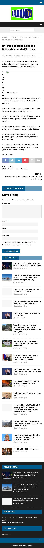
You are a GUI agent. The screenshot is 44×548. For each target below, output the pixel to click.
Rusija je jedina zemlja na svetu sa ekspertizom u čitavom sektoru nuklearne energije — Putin (25, 357)
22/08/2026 (19, 268)
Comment (6, 203)
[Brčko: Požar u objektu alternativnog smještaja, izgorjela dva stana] (7, 383)
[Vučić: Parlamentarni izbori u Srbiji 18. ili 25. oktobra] (7, 315)
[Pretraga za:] (22, 30)
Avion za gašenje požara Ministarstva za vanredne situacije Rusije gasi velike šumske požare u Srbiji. (26, 277)
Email (4, 228)
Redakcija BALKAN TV (23, 55)
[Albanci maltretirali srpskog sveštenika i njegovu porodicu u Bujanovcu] (7, 303)
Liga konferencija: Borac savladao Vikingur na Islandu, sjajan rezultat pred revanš (25, 343)
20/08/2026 (19, 362)
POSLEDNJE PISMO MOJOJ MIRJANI (26, 449)
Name (4, 221)
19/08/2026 (18, 452)
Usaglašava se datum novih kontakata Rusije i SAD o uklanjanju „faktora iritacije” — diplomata (26, 437)
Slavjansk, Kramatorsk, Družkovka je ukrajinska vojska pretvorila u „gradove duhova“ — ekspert (27, 423)
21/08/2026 (18, 318)
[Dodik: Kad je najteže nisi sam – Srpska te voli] (7, 395)
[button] (40, 2)
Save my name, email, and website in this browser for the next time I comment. (19, 243)
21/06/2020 (8, 55)
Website (5, 235)
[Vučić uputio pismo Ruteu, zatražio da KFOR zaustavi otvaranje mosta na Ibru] (7, 371)
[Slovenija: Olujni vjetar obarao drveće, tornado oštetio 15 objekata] (7, 291)
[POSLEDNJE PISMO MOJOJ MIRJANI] (7, 451)
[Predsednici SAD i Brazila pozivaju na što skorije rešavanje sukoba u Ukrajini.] (7, 266)
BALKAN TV (28, 545)
